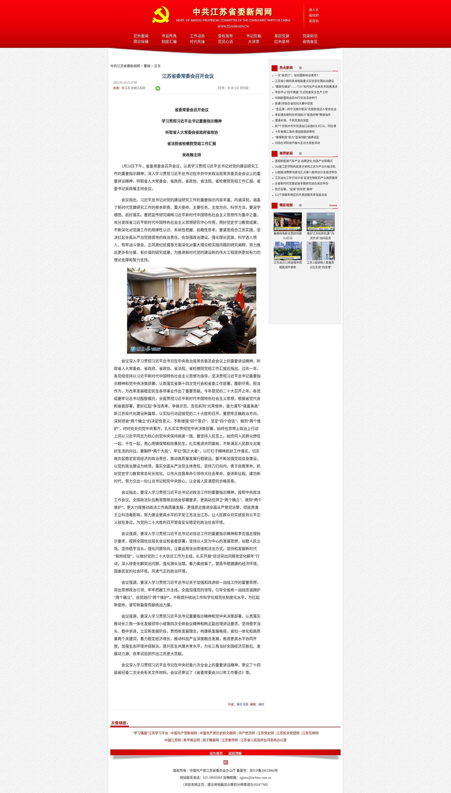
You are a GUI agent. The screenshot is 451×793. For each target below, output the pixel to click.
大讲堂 (253, 42)
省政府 (314, 15)
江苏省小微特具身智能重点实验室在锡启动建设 (304, 81)
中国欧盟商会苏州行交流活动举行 (296, 98)
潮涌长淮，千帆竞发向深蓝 (292, 120)
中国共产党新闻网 (184, 733)
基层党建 (281, 36)
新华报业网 (191, 740)
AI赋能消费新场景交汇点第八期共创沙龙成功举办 (306, 172)
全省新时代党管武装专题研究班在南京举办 (301, 183)
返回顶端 (234, 753)
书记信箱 (253, 36)
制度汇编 (169, 42)
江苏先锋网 (310, 733)
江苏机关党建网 (287, 733)
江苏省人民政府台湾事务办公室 (264, 740)
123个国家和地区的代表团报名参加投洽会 (301, 195)
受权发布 (225, 36)
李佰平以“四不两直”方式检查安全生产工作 (301, 92)
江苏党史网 (265, 733)
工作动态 (197, 36)
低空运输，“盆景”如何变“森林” (294, 189)
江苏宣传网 (230, 740)
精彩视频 (286, 205)
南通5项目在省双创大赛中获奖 (294, 103)
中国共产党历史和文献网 (218, 733)
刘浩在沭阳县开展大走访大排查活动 (297, 143)
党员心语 (225, 42)
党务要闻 (140, 36)
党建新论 (310, 36)
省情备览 (310, 42)
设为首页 (216, 753)
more (333, 205)
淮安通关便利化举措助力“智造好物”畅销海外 (303, 115)
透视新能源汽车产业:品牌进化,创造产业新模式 (304, 161)
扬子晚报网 (210, 740)
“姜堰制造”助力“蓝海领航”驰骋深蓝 (297, 137)
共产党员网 (246, 733)
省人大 (314, 9)
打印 (244, 88)
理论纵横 (140, 42)
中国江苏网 (172, 740)
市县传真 (169, 36)
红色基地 (281, 42)
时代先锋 (197, 42)
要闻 (147, 66)
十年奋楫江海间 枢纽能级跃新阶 (295, 131)
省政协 (314, 21)
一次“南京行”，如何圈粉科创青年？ (297, 75)
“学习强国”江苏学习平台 (150, 733)
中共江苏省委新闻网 (125, 66)
